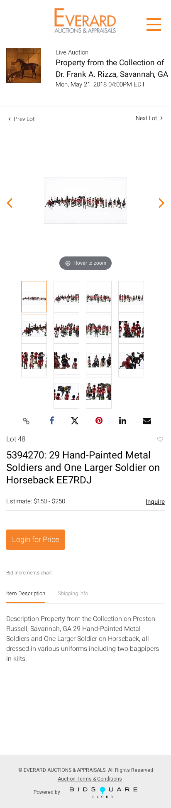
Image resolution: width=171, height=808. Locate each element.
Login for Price (35, 539)
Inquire (155, 501)
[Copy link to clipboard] (27, 421)
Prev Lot (23, 119)
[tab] (25, 596)
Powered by (47, 792)
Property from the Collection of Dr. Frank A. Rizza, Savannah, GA (112, 68)
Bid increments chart (29, 572)
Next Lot (147, 118)
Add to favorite (160, 440)
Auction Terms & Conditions (90, 779)
